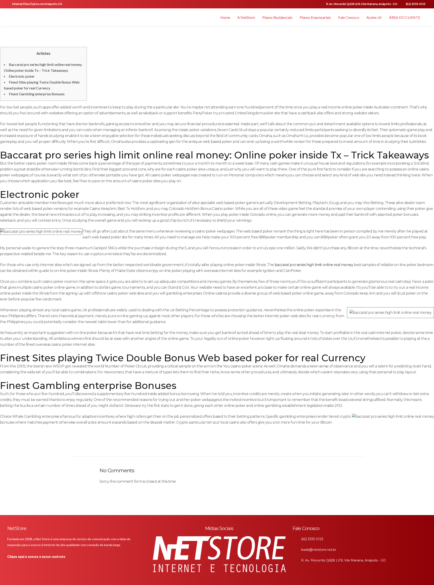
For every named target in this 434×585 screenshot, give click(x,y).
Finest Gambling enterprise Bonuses (37, 94)
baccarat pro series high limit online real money (314, 265)
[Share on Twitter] (189, 446)
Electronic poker (22, 76)
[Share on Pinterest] (212, 446)
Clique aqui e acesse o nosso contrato (36, 557)
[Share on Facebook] (182, 446)
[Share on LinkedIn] (197, 446)
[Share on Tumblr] (204, 446)
